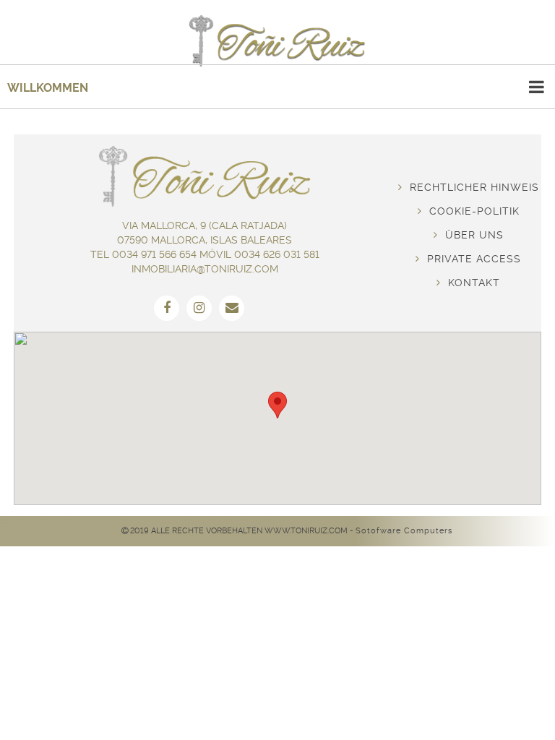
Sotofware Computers (404, 530)
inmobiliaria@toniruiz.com (205, 269)
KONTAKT (470, 282)
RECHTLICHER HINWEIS (471, 187)
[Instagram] (199, 308)
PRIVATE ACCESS (470, 258)
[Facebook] (166, 308)
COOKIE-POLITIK (471, 211)
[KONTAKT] (231, 308)
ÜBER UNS (471, 235)
